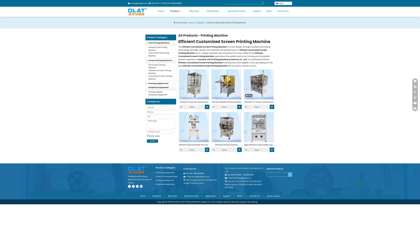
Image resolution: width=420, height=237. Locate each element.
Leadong (253, 202)
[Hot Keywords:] (262, 2)
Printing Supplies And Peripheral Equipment (158, 85)
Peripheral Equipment (157, 94)
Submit (153, 141)
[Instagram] (141, 186)
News (239, 196)
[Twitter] (133, 186)
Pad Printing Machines (158, 43)
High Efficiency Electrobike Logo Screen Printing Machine (259, 145)
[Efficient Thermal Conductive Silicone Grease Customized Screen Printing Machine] (194, 84)
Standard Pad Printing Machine (157, 48)
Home (143, 196)
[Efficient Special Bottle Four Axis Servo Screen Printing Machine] (194, 127)
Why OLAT (172, 196)
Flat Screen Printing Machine (156, 66)
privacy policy (273, 196)
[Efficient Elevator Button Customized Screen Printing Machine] (226, 127)
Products (157, 196)
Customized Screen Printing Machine (160, 77)
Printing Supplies (155, 92)
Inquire (191, 107)
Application (210, 196)
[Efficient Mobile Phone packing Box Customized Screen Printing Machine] (226, 84)
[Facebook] (129, 186)
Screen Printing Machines (160, 60)
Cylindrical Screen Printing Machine (159, 72)
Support (226, 196)
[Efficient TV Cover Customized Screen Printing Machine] (259, 84)
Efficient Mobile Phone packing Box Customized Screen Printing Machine (226, 102)
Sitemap (235, 202)
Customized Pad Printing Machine (158, 54)
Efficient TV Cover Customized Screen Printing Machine (259, 102)
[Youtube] (137, 186)
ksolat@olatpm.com (139, 3)
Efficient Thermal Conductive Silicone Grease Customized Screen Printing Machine (194, 102)
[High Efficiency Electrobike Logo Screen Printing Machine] (259, 127)
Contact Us (254, 196)
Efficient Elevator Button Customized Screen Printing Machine (226, 145)
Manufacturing (191, 196)
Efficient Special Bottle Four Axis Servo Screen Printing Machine (194, 145)
